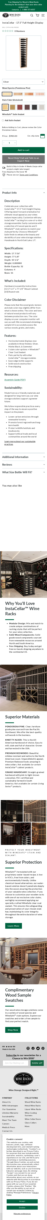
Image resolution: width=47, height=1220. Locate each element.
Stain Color (12, 100)
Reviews (7, 464)
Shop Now (13, 1029)
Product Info (9, 192)
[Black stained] (22, 518)
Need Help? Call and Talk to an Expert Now (23, 159)
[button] (32, 15)
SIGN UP (37, 1063)
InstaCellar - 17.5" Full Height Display (16, 527)
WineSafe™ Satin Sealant (13, 114)
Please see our (22, 175)
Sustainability (8, 1116)
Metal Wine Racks (33, 1105)
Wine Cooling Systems (31, 1114)
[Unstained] (5, 518)
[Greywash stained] (27, 518)
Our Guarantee (9, 1109)
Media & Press (8, 1127)
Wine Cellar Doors (33, 1119)
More (27, 1126)
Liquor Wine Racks (33, 1109)
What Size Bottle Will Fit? (17, 472)
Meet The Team (9, 1120)
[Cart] (37, 15)
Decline (22, 1208)
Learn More (13, 925)
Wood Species (16, 88)
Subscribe (11, 1055)
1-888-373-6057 (28, 10)
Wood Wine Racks (33, 1102)
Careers (5, 1124)
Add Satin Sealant (13, 120)
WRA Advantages (10, 1105)
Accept (22, 1201)
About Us (6, 1102)
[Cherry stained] (14, 518)
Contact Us (7, 1131)
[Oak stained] (9, 518)
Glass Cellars (30, 1123)
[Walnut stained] (18, 518)
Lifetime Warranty (10, 1113)
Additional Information (15, 457)
